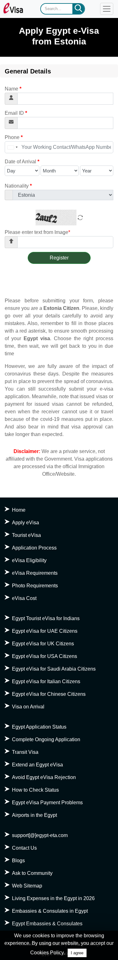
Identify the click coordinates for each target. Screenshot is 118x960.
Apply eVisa (25, 522)
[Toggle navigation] (106, 9)
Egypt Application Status (39, 727)
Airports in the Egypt (34, 815)
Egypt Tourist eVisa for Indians (46, 618)
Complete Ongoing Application (46, 739)
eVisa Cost (24, 598)
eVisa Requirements (35, 573)
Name (13, 88)
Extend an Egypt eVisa (37, 764)
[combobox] (12, 147)
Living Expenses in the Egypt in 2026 (53, 898)
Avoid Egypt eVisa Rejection (44, 777)
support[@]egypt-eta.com (40, 835)
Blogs (18, 860)
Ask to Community (32, 873)
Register (59, 257)
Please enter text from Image (37, 232)
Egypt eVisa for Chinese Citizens (49, 694)
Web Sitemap (27, 885)
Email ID (16, 113)
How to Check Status (35, 790)
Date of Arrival (22, 161)
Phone (14, 137)
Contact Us (24, 848)
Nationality (18, 186)
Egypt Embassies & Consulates (47, 923)
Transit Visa (25, 752)
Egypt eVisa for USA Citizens (44, 656)
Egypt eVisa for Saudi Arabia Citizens (54, 669)
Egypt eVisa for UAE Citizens (44, 631)
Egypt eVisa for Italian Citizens (46, 681)
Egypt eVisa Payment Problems (47, 802)
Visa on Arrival (28, 706)
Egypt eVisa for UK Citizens (43, 643)
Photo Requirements (35, 585)
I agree (77, 953)
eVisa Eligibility (29, 560)
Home (18, 510)
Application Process (34, 547)
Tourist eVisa (26, 535)
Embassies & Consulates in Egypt (50, 911)
